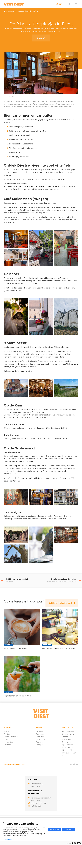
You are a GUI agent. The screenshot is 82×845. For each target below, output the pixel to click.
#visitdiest (21, 764)
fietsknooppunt (22, 371)
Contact (7, 745)
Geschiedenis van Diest (11, 738)
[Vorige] (2, 581)
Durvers (39, 731)
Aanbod (11, 11)
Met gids (66, 750)
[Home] (4, 11)
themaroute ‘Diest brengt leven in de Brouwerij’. (38, 186)
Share (39, 38)
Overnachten (68, 734)
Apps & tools (67, 745)
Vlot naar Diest (68, 731)
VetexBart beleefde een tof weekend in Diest (23, 478)
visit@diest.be (36, 806)
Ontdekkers (41, 739)
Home (6, 731)
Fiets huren (67, 742)
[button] (9, 96)
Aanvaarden (54, 829)
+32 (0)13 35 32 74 (38, 803)
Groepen (40, 745)
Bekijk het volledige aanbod (62, 603)
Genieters (40, 734)
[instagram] (71, 764)
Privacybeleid (7, 839)
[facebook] (74, 764)
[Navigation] (75, 4)
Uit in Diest (67, 748)
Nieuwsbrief (9, 742)
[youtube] (77, 764)
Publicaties (67, 739)
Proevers (40, 737)
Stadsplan (66, 737)
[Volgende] (80, 581)
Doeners (39, 742)
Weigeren (68, 829)
